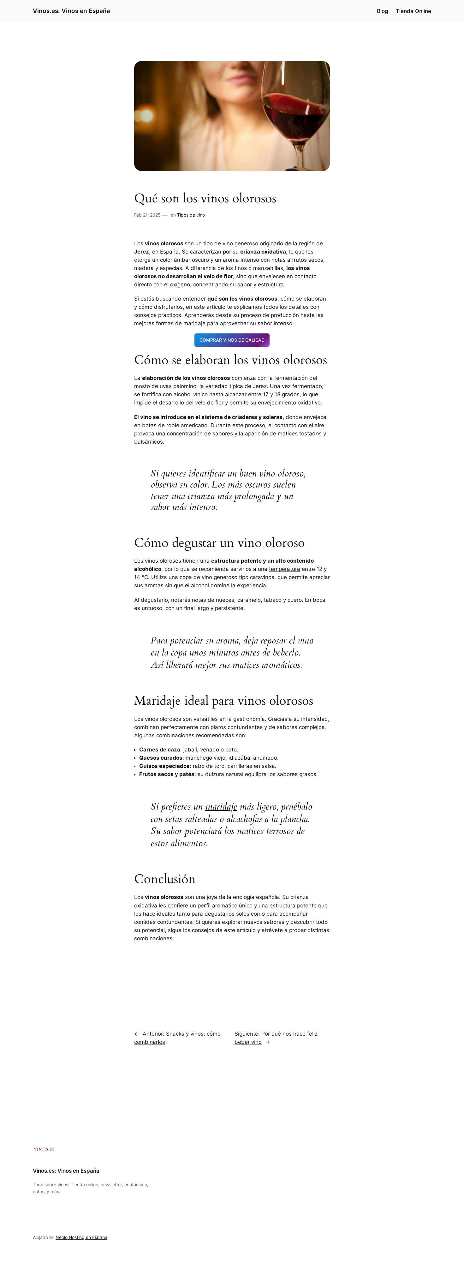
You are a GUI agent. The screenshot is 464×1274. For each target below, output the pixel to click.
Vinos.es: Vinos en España (71, 11)
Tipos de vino (191, 215)
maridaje (221, 806)
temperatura (284, 569)
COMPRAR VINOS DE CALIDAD (232, 340)
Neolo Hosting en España (81, 1237)
